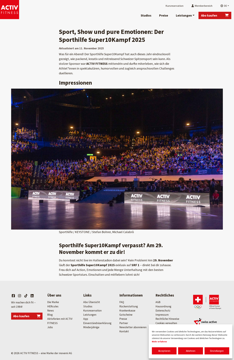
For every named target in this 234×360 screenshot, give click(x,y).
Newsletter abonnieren (132, 327)
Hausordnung (163, 306)
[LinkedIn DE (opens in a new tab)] (32, 296)
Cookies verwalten (166, 323)
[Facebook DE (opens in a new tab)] (13, 296)
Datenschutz (163, 310)
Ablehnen (190, 350)
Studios (146, 15)
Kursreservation (92, 310)
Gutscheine (125, 314)
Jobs (50, 327)
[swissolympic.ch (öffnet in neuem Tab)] (207, 302)
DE (225, 5)
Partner (123, 323)
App (85, 319)
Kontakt (124, 331)
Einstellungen (217, 350)
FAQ (121, 302)
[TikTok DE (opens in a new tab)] (26, 296)
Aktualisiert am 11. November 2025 (81, 48)
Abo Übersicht (91, 302)
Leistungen (184, 15)
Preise (163, 15)
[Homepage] (9, 9)
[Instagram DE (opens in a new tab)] (19, 296)
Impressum (162, 314)
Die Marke (53, 302)
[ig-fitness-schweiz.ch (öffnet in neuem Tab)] (207, 324)
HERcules (52, 306)
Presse (123, 319)
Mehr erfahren (159, 341)
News (50, 310)
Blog (50, 314)
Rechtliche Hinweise (167, 319)
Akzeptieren (164, 350)
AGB (158, 302)
